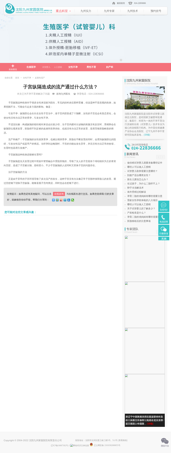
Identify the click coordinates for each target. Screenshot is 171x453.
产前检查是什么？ (136, 213)
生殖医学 (31, 67)
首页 (17, 78)
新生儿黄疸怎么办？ (137, 179)
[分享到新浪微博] (61, 200)
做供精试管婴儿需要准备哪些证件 (144, 163)
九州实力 (85, 10)
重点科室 (62, 11)
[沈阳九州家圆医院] (28, 9)
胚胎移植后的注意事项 (139, 221)
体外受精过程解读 (136, 192)
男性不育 (91, 67)
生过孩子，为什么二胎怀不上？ (143, 183)
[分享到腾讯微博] (65, 200)
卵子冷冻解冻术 (135, 188)
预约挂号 (156, 10)
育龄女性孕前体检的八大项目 (142, 200)
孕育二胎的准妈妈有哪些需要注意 (144, 196)
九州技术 (132, 10)
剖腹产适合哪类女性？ (139, 175)
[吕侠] (145, 305)
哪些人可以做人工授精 (139, 167)
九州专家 (109, 10)
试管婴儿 (46, 67)
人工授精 (58, 67)
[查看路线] (122, 440)
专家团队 (132, 229)
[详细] (147, 135)
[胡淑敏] (145, 259)
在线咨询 (59, 194)
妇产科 (109, 67)
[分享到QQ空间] (57, 200)
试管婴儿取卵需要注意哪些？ (142, 171)
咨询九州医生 (63, 94)
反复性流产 (40, 78)
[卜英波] (145, 397)
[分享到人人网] (68, 200)
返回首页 (121, 3)
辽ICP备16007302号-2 (60, 445)
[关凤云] (145, 351)
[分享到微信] (72, 200)
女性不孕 (73, 67)
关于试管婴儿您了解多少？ (141, 208)
